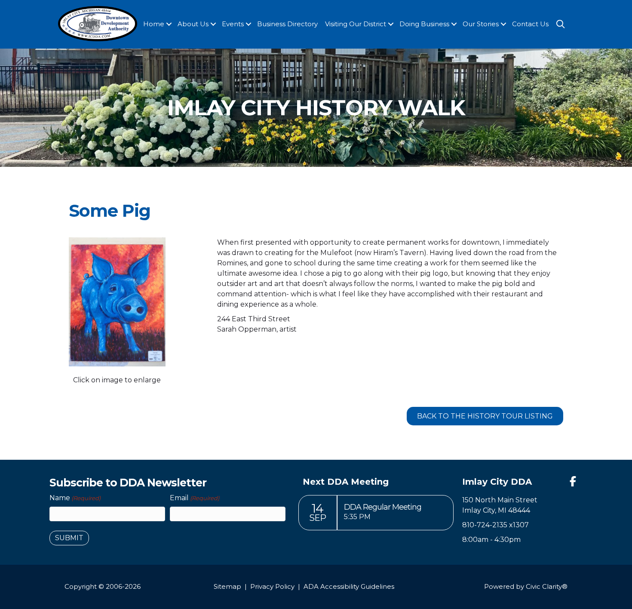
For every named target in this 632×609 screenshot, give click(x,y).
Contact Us (530, 24)
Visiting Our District (355, 24)
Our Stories (481, 24)
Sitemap (227, 586)
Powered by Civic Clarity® (526, 586)
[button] (169, 24)
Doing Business (424, 24)
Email (194, 498)
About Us (193, 24)
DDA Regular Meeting (382, 507)
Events (233, 24)
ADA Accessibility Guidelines (349, 586)
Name (75, 498)
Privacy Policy (272, 586)
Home (153, 24)
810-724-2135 (484, 525)
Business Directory (287, 24)
